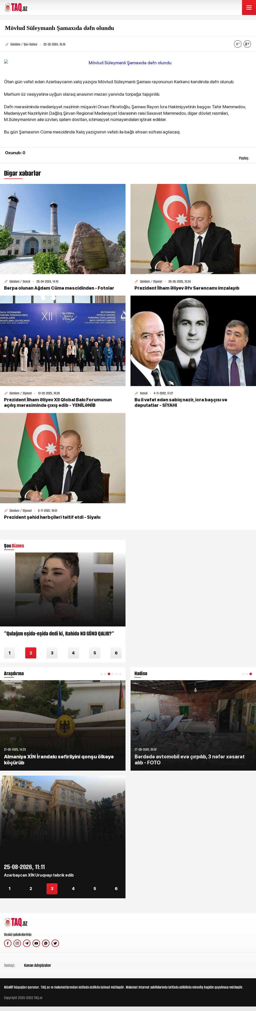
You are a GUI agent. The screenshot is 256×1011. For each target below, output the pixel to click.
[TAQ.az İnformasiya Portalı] (23, 7)
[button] (101, 674)
